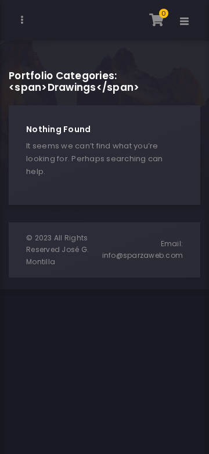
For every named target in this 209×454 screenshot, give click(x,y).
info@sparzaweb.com (142, 255)
